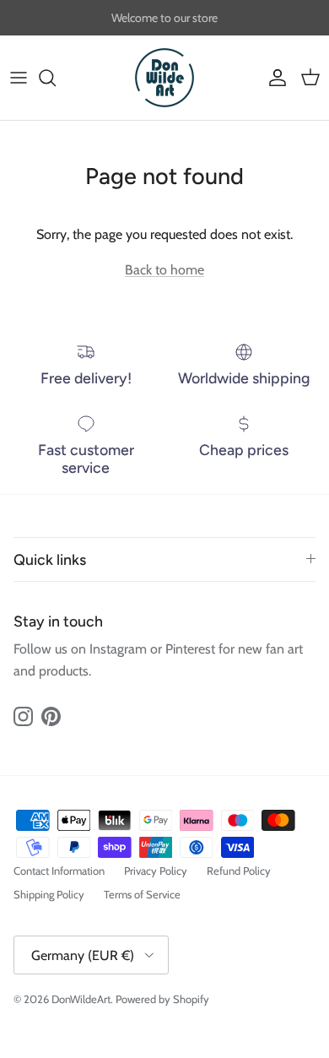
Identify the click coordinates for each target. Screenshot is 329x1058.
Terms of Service (142, 894)
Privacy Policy (155, 870)
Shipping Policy (48, 894)
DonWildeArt (81, 999)
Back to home (164, 270)
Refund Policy (239, 870)
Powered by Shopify (162, 999)
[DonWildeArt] (164, 77)
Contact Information (59, 870)
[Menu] (18, 77)
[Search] (55, 77)
